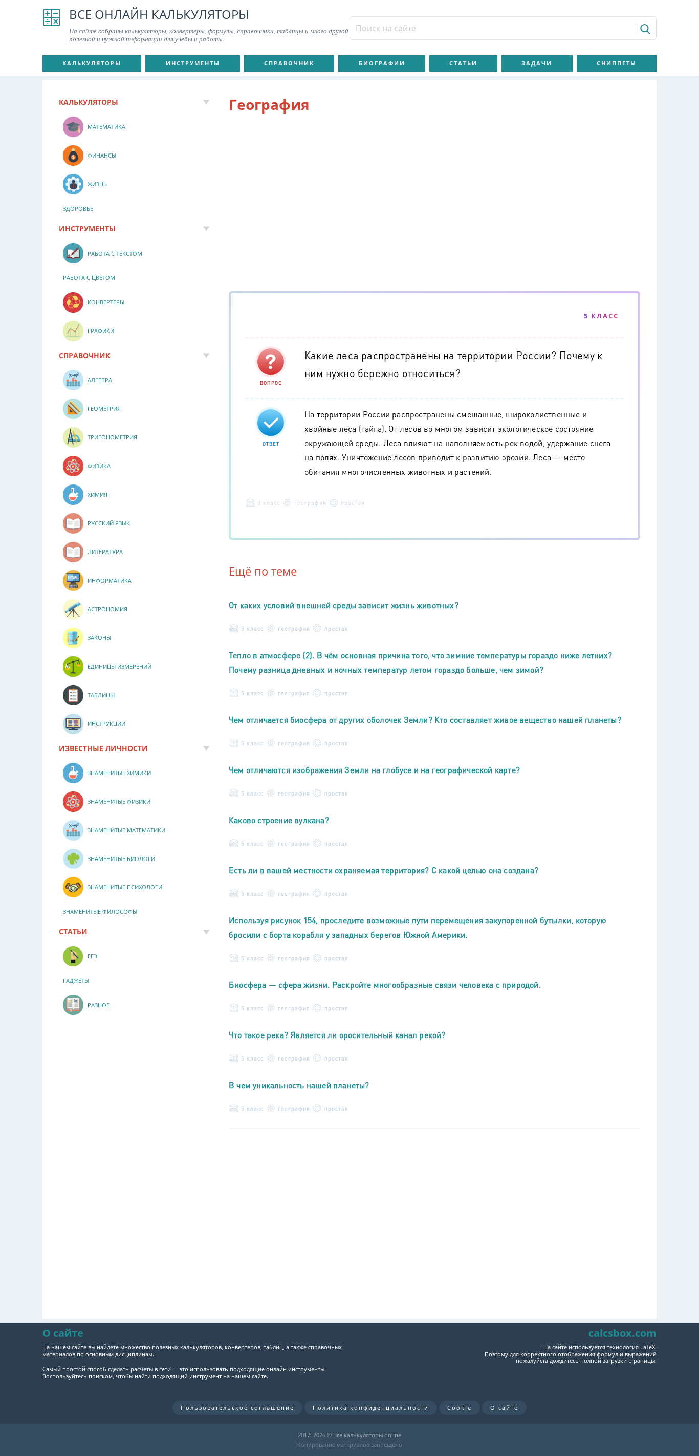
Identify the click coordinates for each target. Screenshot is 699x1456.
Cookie (459, 1407)
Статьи (463, 63)
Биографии (382, 63)
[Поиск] (644, 28)
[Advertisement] (434, 204)
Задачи (536, 63)
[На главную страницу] (51, 25)
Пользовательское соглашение (237, 1407)
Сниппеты (617, 63)
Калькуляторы (91, 63)
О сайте (504, 1407)
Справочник (289, 63)
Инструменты (193, 63)
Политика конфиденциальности (371, 1407)
